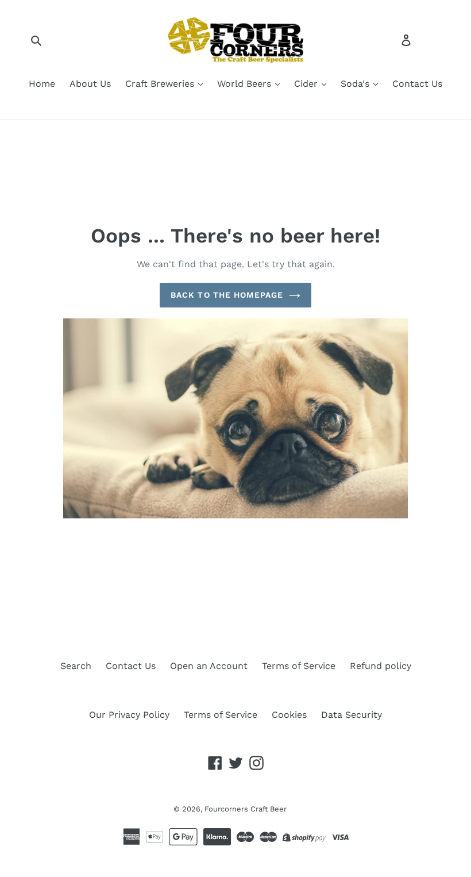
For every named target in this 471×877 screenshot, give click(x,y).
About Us (90, 83)
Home (42, 83)
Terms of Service (298, 665)
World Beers (245, 83)
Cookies (289, 714)
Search (75, 665)
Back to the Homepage (227, 294)
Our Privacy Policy (129, 714)
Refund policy (380, 665)
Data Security (351, 714)
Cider (307, 83)
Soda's (356, 83)
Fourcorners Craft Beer (245, 809)
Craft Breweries (161, 83)
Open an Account (209, 665)
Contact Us (417, 83)
